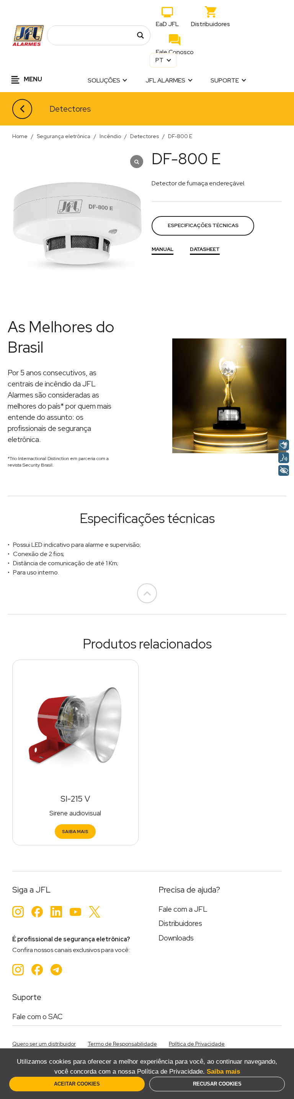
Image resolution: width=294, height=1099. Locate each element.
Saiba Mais (75, 831)
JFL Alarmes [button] (165, 80)
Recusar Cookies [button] (217, 1084)
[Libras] (283, 445)
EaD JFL (167, 24)
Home (20, 136)
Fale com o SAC (37, 1016)
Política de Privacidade (197, 1043)
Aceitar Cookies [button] (77, 1084)
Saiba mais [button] (223, 1071)
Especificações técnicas (203, 225)
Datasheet (205, 249)
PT (160, 60)
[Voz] (283, 457)
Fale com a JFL (182, 909)
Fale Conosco (175, 52)
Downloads (176, 938)
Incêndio (110, 136)
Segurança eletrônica (63, 136)
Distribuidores (210, 24)
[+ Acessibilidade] (283, 470)
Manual (162, 249)
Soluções (104, 80)
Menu (32, 79)
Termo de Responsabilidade (122, 1043)
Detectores (70, 109)
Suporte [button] (225, 80)
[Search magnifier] (140, 35)
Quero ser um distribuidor (44, 1043)
